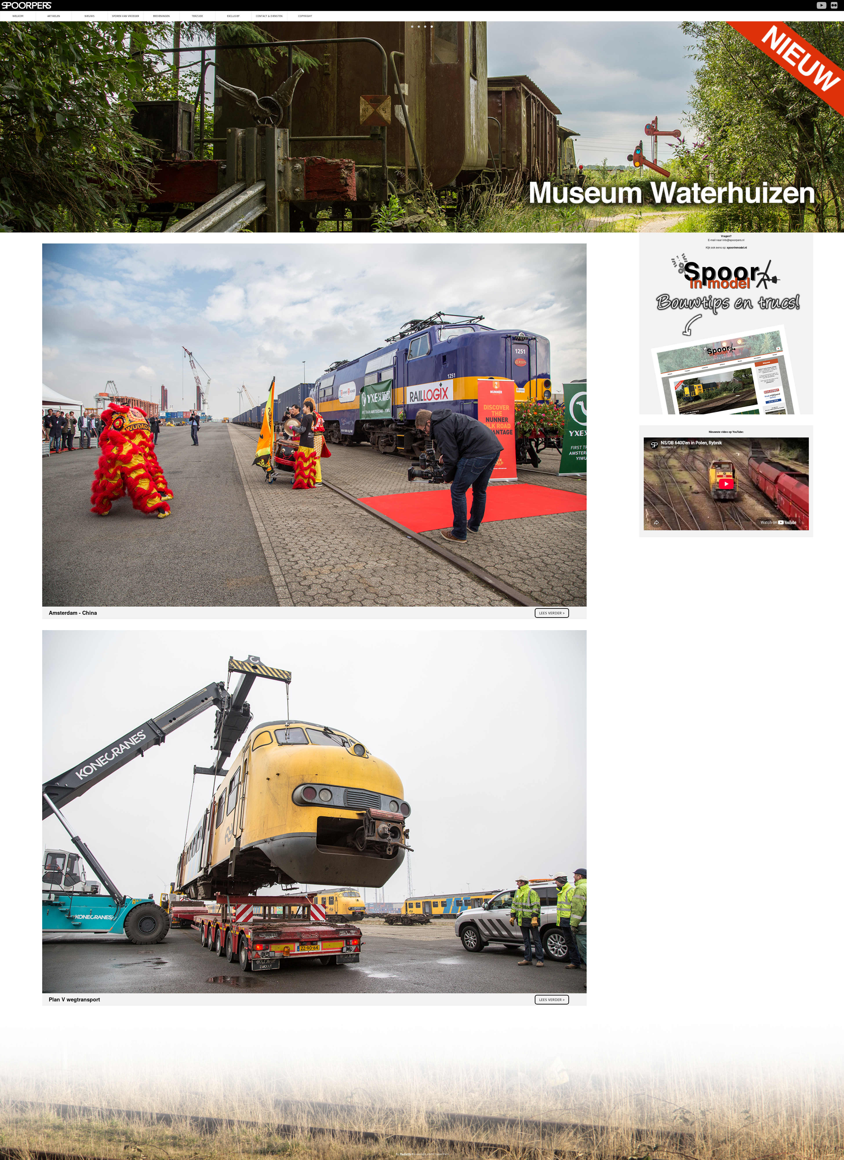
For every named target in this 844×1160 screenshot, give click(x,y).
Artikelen (53, 16)
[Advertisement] (667, 575)
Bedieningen (161, 16)
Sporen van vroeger (125, 16)
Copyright (305, 16)
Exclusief (233, 16)
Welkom (17, 16)
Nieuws (90, 16)
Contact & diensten (269, 16)
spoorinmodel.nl (737, 247)
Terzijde (197, 16)
